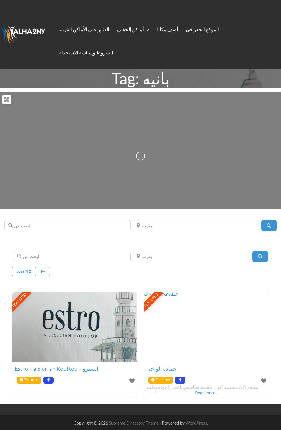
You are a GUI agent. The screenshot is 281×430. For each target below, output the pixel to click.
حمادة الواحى (161, 368)
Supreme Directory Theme (134, 422)
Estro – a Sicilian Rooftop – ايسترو (57, 368)
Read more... (206, 392)
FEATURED (19, 300)
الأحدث (23, 271)
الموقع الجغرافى (202, 29)
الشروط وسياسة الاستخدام (85, 52)
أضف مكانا (167, 29)
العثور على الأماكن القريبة (83, 29)
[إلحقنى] (23, 33)
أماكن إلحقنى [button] (130, 29)
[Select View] (43, 272)
